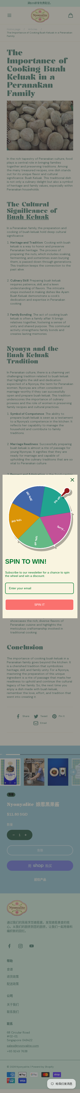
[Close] (72, 480)
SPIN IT (39, 604)
